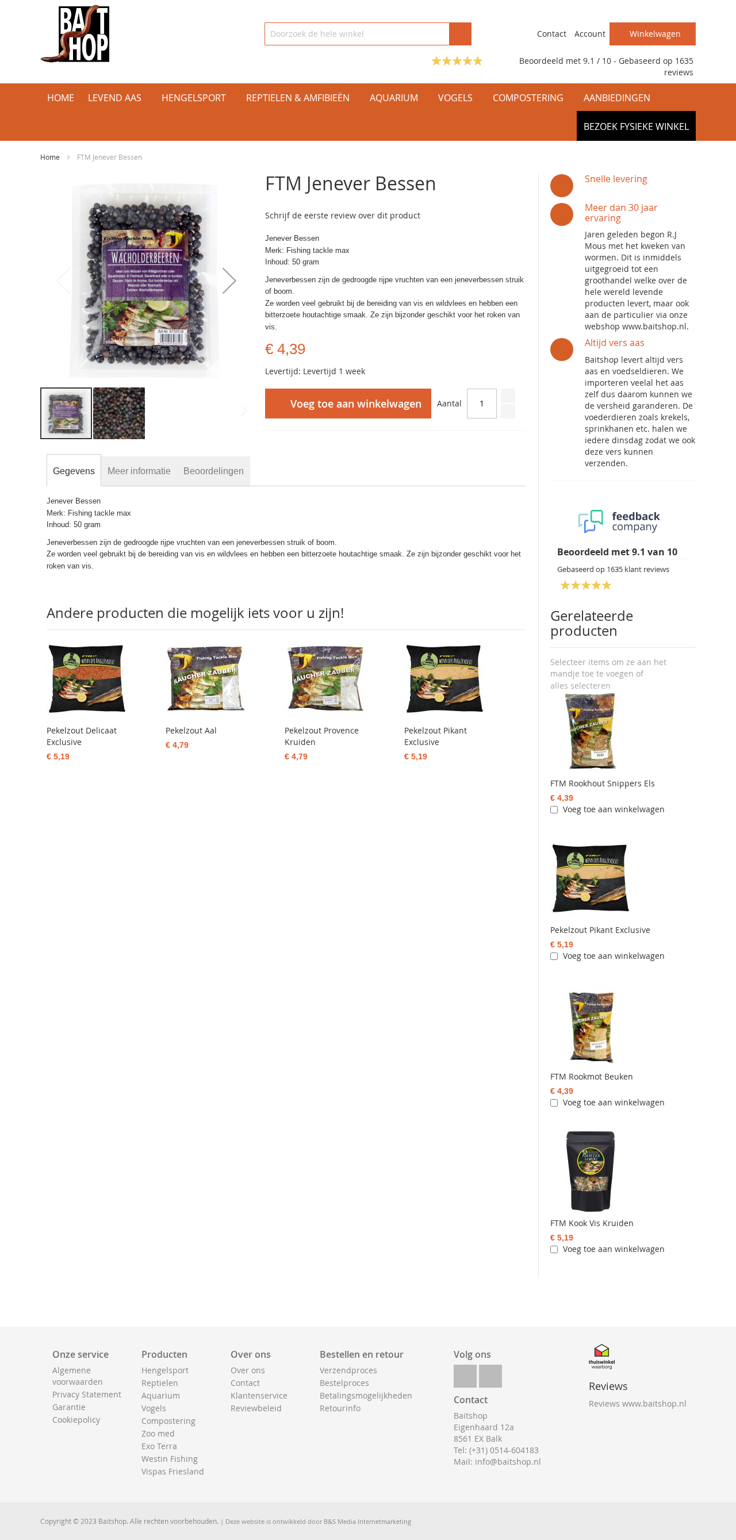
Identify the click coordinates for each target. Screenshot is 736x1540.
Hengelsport (165, 1370)
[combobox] (367, 33)
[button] (229, 280)
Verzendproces (348, 1370)
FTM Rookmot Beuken (591, 1076)
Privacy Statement (86, 1394)
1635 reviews (678, 66)
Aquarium (160, 1395)
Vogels (153, 1408)
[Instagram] (490, 1373)
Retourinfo (340, 1408)
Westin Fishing (169, 1458)
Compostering (168, 1420)
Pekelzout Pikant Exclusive (600, 929)
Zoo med (158, 1433)
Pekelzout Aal (191, 730)
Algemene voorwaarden (77, 1376)
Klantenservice (259, 1395)
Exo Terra (159, 1446)
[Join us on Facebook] (465, 1373)
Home (50, 157)
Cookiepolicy (76, 1419)
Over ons (248, 1370)
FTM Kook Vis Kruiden (592, 1223)
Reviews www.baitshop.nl (638, 1403)
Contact (551, 33)
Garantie (69, 1406)
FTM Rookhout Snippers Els (602, 783)
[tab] (74, 471)
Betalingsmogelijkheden (366, 1395)
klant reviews (638, 569)
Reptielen (159, 1382)
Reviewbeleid (256, 1408)
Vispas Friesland (172, 1471)
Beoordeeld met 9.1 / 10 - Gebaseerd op (597, 60)
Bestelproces (344, 1382)
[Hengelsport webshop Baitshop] (74, 34)
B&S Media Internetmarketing (367, 1521)
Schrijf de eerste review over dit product (342, 215)
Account (589, 33)
